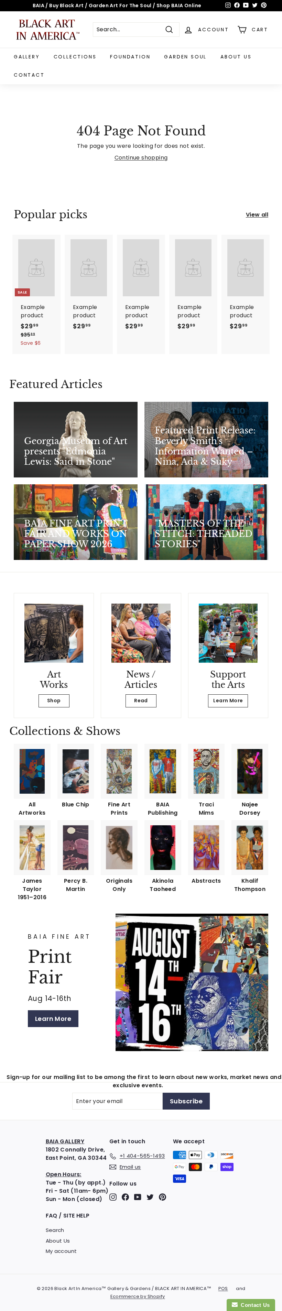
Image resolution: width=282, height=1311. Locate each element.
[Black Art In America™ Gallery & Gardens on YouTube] (137, 1197)
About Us (235, 56)
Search (55, 1230)
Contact (29, 74)
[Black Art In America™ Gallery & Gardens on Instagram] (113, 1197)
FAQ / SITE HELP (68, 1216)
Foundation (130, 56)
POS (223, 1288)
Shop (54, 700)
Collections (75, 56)
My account (61, 1251)
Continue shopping (141, 158)
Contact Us (254, 1305)
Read (141, 700)
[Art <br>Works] (53, 633)
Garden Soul (185, 56)
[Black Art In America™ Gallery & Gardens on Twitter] (150, 1197)
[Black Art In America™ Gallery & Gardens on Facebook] (125, 1197)
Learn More (228, 700)
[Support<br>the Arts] (228, 633)
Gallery (27, 56)
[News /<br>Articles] (140, 633)
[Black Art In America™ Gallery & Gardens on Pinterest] (162, 1197)
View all (257, 215)
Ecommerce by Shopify (137, 1296)
